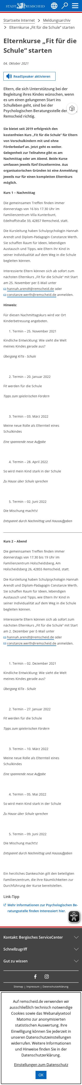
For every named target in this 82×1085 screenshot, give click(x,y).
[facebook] (35, 976)
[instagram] (46, 976)
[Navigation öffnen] (75, 5)
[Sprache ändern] (54, 5)
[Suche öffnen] (64, 5)
